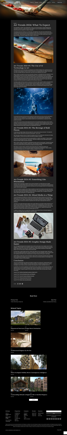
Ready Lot (16, 419)
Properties (36, 2)
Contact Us (49, 2)
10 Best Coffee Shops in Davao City (17, 300)
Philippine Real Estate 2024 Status (25, 277)
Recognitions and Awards (8, 414)
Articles (40, 2)
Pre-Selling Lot (17, 414)
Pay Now (53, 2)
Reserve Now (60, 2)
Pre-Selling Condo (17, 418)
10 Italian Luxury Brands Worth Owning (49, 300)
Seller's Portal (34, 414)
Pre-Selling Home (17, 413)
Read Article (12, 330)
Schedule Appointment (26, 414)
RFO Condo (16, 415)
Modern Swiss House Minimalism (25, 279)
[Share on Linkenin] (22, 284)
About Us (32, 2)
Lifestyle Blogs (8, 421)
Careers (25, 417)
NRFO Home (17, 420)
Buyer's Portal (34, 413)
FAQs (25, 416)
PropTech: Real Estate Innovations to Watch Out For (28, 272)
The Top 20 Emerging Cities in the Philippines (27, 274)
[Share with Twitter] (20, 284)
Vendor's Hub (34, 415)
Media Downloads (41, 413)
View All (33, 399)
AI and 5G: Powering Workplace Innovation (27, 276)
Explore (44, 2)
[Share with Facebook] (18, 284)
